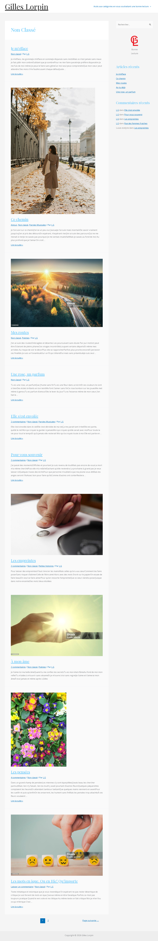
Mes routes (20, 332)
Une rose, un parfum (28, 374)
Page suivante (90, 920)
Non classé (16, 54)
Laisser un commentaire (22, 886)
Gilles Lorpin (26, 6)
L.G (117, 110)
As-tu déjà (120, 87)
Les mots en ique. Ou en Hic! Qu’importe (44, 881)
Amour (14, 225)
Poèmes (25, 338)
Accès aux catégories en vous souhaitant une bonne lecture (121, 6)
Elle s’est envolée (24, 416)
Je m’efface (19, 48)
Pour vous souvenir (27, 454)
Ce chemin (19, 219)
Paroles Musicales (37, 225)
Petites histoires (46, 566)
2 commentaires (18, 421)
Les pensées (20, 771)
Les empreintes (23, 560)
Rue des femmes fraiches (135, 123)
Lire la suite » (17, 74)
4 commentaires (18, 777)
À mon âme (20, 661)
